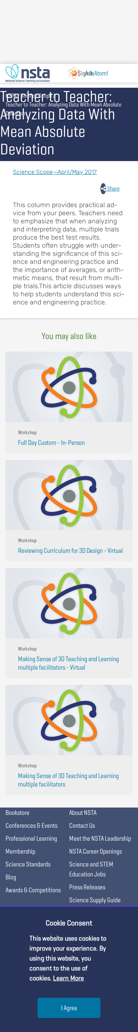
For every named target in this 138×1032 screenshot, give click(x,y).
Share (113, 188)
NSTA (11, 96)
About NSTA (82, 812)
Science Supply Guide (95, 900)
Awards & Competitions (33, 890)
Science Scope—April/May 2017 (55, 171)
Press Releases (87, 887)
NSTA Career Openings (95, 851)
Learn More (68, 978)
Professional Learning (31, 838)
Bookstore (17, 812)
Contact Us (82, 825)
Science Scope (36, 96)
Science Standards (28, 864)
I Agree (69, 1008)
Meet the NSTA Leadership (100, 838)
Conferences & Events (31, 825)
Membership (20, 851)
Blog (11, 877)
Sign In (86, 73)
